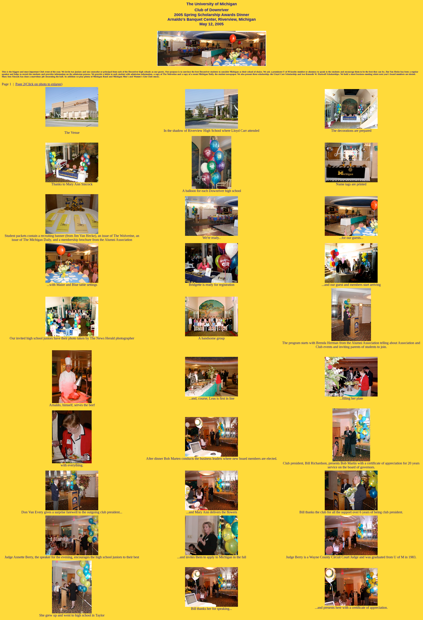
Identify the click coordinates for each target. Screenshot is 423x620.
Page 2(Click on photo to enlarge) (38, 84)
